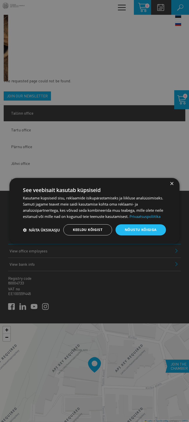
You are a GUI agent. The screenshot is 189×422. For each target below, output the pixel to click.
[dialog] (94, 211)
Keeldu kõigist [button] (87, 229)
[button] (41, 230)
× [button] (171, 184)
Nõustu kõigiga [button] (141, 229)
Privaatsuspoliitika (144, 216)
